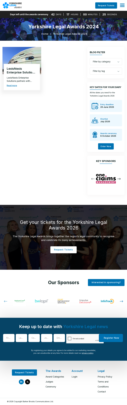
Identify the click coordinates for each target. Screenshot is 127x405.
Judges (49, 381)
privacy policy (87, 353)
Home (44, 33)
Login (74, 376)
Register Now (111, 338)
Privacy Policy (105, 376)
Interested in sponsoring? (106, 282)
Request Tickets (106, 5)
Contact (102, 391)
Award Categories (55, 376)
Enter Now (106, 146)
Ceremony (51, 386)
